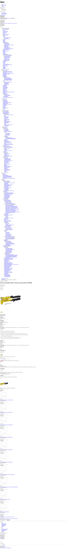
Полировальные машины (7, 77)
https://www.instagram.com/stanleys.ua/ (13, 518)
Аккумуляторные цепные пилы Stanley (7, 71)
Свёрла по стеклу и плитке (9, 234)
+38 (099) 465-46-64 (4, 13)
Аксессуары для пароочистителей (8, 160)
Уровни (5, 151)
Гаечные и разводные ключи (7, 37)
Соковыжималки (6, 170)
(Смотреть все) (6, 322)
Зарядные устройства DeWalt (7, 262)
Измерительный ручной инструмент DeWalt (9, 182)
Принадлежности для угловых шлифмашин (11, 210)
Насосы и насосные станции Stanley (7, 102)
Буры (5, 115)
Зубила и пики (6, 218)
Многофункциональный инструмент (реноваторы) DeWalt (11, 264)
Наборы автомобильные (7, 148)
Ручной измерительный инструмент (7, 54)
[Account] (2, 3)
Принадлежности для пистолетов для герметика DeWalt (12, 208)
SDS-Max (7, 216)
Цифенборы (5, 240)
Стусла (4, 63)
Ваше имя (1, 358)
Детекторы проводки (5, 87)
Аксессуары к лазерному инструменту (8, 114)
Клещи (4, 35)
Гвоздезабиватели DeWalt (7, 261)
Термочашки (4, 107)
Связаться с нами (4, 525)
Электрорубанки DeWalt (7, 276)
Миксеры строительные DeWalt (8, 263)
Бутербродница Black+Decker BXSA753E (5, 499)
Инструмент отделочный (6, 34)
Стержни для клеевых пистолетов (8, 124)
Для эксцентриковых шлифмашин (10, 243)
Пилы (3, 80)
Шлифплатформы (8, 244)
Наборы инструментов (5, 42)
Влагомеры (4, 92)
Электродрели (4, 85)
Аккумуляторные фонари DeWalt (8, 258)
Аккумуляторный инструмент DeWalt (8, 259)
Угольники (5, 58)
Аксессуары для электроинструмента (8, 147)
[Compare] (1, 399)
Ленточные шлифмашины (7, 78)
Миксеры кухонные (6, 167)
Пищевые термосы (5, 103)
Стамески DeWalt (6, 188)
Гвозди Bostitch (5, 174)
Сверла (5, 123)
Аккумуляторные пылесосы (7, 159)
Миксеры (5, 120)
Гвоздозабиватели (6, 129)
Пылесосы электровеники (7, 169)
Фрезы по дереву (6, 239)
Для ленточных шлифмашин (9, 242)
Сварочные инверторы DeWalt (8, 271)
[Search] (1, 3)
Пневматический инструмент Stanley (7, 104)
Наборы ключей (6, 45)
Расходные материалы (5, 113)
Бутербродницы (6, 162)
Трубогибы (4, 67)
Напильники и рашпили (6, 49)
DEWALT (3, 531)
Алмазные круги (6, 213)
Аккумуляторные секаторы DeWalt (8, 192)
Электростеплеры (5, 91)
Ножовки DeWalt (6, 186)
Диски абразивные (6, 116)
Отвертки (4, 52)
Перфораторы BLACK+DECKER (8, 131)
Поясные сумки (6, 230)
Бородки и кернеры (5, 31)
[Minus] (0, 389)
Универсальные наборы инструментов (8, 48)
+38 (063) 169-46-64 (14, 23)
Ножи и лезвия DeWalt (7, 185)
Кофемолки (5, 165)
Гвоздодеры (4, 32)
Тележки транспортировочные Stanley (7, 64)
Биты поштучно (6, 214)
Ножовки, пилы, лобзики (6, 145)
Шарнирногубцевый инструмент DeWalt (9, 190)
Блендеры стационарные (7, 161)
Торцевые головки (5, 66)
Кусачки (4, 40)
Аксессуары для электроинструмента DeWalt (9, 203)
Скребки (4, 61)
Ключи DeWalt (6, 183)
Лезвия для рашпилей (6, 119)
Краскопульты (6, 140)
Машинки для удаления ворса (7, 166)
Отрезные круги (6, 221)
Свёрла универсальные (8, 235)
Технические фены (5, 89)
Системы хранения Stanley (6, 60)
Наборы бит (5, 149)
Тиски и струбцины (5, 65)
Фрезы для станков (6, 125)
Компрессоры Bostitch (5, 175)
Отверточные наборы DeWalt (7, 187)
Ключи (4, 36)
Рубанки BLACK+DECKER (7, 142)
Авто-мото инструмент (5, 29)
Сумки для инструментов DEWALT (10, 237)
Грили (5, 163)
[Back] (3, 55)
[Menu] (0, 3)
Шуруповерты (4, 74)
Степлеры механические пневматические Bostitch (9, 178)
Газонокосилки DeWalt (7, 196)
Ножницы (4, 50)
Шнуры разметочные (6, 59)
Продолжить (2, 361)
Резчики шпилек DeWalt (7, 270)
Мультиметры (4, 88)
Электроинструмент (5, 128)
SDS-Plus (7, 217)
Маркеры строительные (7, 57)
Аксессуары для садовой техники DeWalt (9, 193)
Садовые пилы (4, 105)
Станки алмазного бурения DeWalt (8, 272)
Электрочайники (6, 172)
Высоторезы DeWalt (6, 194)
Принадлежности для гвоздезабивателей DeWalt (11, 206)
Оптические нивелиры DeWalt (8, 265)
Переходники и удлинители (7, 121)
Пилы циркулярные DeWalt (9, 248)
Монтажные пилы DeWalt (9, 251)
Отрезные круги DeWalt (8, 202)
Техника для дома (5, 156)
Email (1, 373)
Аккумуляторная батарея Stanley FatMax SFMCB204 (6, 449)
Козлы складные (6, 219)
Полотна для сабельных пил (9, 229)
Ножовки (4, 51)
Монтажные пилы (6, 82)
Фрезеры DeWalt (6, 273)
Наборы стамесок (6, 47)
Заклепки (5, 118)
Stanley (5, 315)
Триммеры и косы (6, 155)
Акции (2, 526)
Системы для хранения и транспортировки (9, 236)
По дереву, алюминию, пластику (9, 224)
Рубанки (4, 53)
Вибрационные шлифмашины (7, 79)
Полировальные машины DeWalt (9, 254)
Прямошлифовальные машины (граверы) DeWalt (11, 255)
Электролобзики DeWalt (7, 275)
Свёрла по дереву (8, 233)
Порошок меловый (6, 122)
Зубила (4, 33)
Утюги (5, 171)
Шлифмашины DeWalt (7, 253)
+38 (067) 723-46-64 (5, 23)
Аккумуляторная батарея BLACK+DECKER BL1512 (6, 412)
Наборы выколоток (6, 43)
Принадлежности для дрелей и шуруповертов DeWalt (12, 207)
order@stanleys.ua (2, 537)
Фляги (4, 108)
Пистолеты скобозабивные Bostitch (7, 176)
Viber (3, 544)
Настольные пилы (6, 83)
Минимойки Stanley (5, 101)
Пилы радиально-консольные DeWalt (10, 249)
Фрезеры (5, 135)
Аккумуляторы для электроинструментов (8, 97)
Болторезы (4, 30)
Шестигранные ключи (7, 38)
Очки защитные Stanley (6, 112)
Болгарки (5, 139)
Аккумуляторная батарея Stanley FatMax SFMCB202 (6, 437)
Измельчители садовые (7, 153)
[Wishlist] (0, 399)
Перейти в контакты (2, 15)
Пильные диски (6, 222)
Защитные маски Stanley (6, 111)
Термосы (4, 106)
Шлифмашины (4, 76)
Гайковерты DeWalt (6, 260)
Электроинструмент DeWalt (6, 245)
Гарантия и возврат (4, 5)
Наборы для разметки (6, 44)
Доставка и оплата (4, 4)
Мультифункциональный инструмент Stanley (8, 73)
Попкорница (5, 168)
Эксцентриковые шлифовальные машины (11, 138)
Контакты (3, 6)
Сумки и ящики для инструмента (8, 150)
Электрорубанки (5, 90)
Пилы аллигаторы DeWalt (9, 250)
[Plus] (7, 389)
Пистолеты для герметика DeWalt (8, 267)
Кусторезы (5, 154)
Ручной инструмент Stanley (5, 278)
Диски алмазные (6, 117)
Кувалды (4, 39)
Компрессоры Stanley (5, 100)
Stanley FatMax (4, 72)
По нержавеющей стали (8, 225)
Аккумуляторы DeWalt (7, 257)
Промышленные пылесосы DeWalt (8, 268)
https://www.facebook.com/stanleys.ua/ (4, 518)
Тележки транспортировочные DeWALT (10, 238)
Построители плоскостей (7, 95)
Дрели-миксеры (5, 86)
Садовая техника (5, 191)
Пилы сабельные (8, 134)
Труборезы (4, 68)
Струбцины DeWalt (6, 189)
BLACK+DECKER (4, 530)
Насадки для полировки (7, 220)
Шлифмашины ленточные (9, 137)
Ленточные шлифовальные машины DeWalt (11, 256)
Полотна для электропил (7, 226)
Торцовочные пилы (6, 84)
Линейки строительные (7, 56)
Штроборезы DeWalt (6, 274)
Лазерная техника (5, 93)
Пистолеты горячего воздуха (7, 141)
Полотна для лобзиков (8, 228)
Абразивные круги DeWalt (7, 201)
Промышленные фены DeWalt (7, 269)
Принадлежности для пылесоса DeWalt (10, 209)
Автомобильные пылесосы (7, 158)
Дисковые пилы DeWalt (8, 252)
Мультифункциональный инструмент (8, 144)
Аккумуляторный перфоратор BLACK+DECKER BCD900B (7, 474)
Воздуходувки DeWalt (7, 195)
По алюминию (7, 223)
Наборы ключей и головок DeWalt (8, 184)
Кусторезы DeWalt (6, 197)
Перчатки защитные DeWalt (7, 200)
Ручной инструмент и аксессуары (7, 146)
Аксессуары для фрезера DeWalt (9, 205)
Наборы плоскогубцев (7, 46)
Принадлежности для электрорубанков (10, 212)
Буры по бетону (6, 215)
